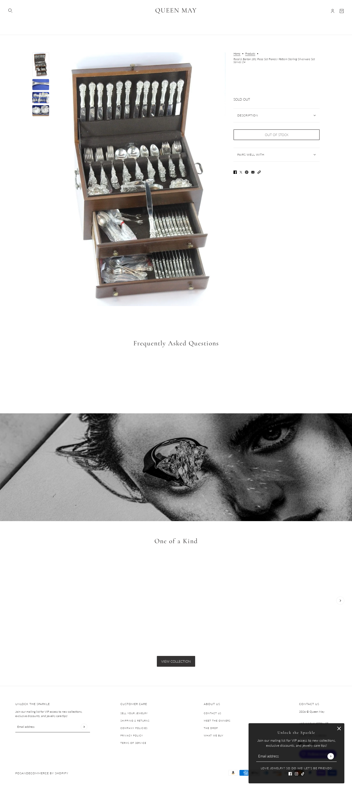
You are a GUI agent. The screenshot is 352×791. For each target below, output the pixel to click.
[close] (339, 728)
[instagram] (296, 773)
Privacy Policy (131, 735)
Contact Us (212, 713)
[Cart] (341, 11)
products (250, 53)
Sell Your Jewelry (134, 713)
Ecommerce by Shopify (48, 773)
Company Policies (134, 728)
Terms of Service (133, 742)
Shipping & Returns (134, 720)
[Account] (332, 11)
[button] (259, 171)
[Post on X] (241, 171)
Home (236, 53)
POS (18, 773)
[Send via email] (252, 171)
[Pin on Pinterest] (246, 171)
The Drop (211, 728)
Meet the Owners (217, 720)
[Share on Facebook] (235, 171)
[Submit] (330, 756)
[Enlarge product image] (141, 179)
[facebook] (290, 773)
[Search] (10, 10)
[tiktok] (302, 773)
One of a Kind (176, 541)
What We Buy (213, 735)
